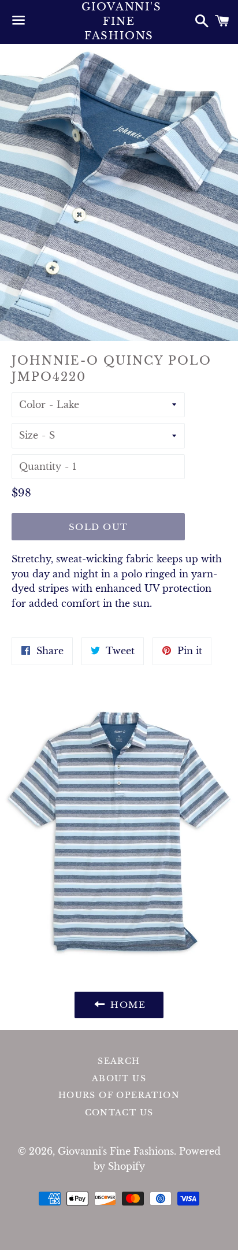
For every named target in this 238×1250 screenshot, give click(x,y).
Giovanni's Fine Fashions (119, 21)
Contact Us (119, 1112)
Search (119, 1061)
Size (28, 435)
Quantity (40, 466)
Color (32, 404)
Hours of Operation (119, 1095)
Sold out (98, 526)
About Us (119, 1078)
